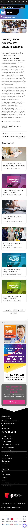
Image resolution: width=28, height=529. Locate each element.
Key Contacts (7, 428)
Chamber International (8, 447)
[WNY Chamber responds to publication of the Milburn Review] (14, 154)
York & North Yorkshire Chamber (10, 444)
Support (4, 477)
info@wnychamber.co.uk (9, 423)
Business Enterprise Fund (9, 450)
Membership (5, 469)
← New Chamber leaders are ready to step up (12, 133)
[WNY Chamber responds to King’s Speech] (14, 233)
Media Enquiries (7, 426)
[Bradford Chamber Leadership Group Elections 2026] (14, 180)
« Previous (6, 310)
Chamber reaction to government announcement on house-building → (14, 137)
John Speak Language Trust (9, 452)
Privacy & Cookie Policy (7, 503)
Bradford (10, 126)
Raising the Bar (6, 455)
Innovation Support (7, 485)
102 (11, 313)
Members (4, 480)
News (13, 126)
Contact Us (5, 463)
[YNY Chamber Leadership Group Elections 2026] (14, 260)
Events (4, 472)
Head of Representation (14, 121)
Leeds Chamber (6, 441)
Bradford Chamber (7, 439)
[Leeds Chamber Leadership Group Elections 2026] (14, 286)
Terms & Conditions (18, 503)
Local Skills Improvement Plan (10, 483)
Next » (15, 313)
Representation (6, 474)
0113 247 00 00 (7, 418)
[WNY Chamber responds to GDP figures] (14, 207)
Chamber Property (7, 458)
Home (3, 466)
